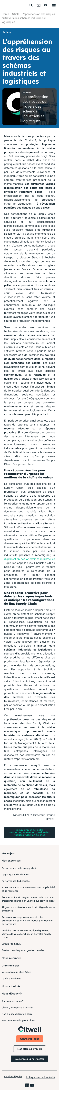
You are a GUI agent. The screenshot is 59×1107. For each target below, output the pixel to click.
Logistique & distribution (15, 874)
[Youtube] (32, 1085)
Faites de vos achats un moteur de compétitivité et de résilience (28, 889)
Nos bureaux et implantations (18, 1020)
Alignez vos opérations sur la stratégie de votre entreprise (28, 909)
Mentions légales (13, 1076)
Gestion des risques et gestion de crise (23, 950)
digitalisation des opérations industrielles (29, 559)
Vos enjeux (9, 853)
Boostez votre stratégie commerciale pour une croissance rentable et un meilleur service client (28, 899)
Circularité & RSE (11, 943)
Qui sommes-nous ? (12, 1001)
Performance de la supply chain (19, 868)
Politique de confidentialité (40, 1077)
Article (15, 14)
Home (5, 14)
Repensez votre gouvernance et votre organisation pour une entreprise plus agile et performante (27, 921)
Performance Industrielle (16, 880)
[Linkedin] (27, 1085)
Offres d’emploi (10, 965)
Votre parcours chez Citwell (17, 972)
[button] (31, 5)
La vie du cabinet (11, 978)
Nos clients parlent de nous (17, 1013)
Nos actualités (11, 986)
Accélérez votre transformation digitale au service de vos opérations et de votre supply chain (26, 934)
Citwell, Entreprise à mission (17, 1007)
